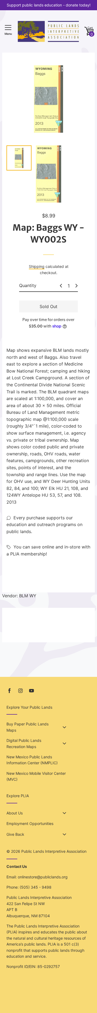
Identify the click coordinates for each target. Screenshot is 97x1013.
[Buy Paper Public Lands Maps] (64, 727)
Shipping (36, 266)
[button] (89, 31)
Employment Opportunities (29, 823)
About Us (14, 813)
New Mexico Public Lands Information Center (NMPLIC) (32, 760)
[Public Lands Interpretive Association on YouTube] (31, 691)
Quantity (27, 285)
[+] (76, 285)
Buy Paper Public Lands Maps (27, 727)
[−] (60, 285)
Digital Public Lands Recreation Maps (23, 743)
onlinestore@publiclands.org (43, 877)
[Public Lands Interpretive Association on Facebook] (9, 691)
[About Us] (64, 813)
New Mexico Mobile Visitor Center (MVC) (36, 776)
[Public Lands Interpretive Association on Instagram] (20, 691)
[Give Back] (64, 834)
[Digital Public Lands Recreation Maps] (64, 743)
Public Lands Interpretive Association (53, 851)
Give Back (15, 834)
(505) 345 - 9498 (35, 887)
